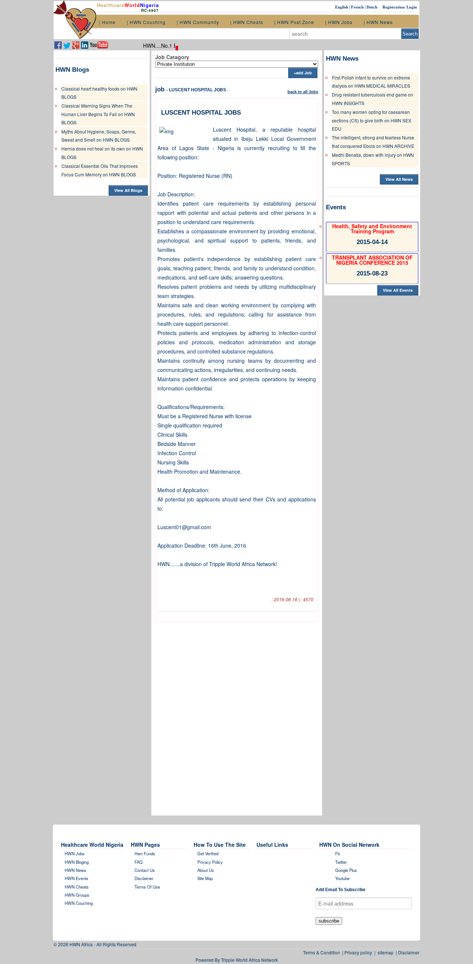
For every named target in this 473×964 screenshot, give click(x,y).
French (358, 7)
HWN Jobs (75, 853)
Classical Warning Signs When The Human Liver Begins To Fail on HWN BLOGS (98, 113)
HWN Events (76, 878)
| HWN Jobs (339, 22)
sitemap (385, 952)
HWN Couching (79, 903)
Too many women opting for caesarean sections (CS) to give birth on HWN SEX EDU (371, 120)
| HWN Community (198, 22)
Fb (337, 853)
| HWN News (378, 22)
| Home (107, 22)
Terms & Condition (322, 952)
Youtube (342, 878)
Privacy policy (210, 862)
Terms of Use (147, 887)
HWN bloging (77, 862)
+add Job (303, 72)
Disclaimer (408, 952)
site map (205, 878)
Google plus (346, 870)
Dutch (372, 7)
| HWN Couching (146, 22)
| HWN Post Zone (294, 22)
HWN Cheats (77, 887)
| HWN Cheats (246, 22)
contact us (145, 870)
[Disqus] (236, 715)
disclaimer (144, 878)
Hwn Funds (145, 853)
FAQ (139, 862)
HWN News (75, 870)
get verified (207, 853)
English (342, 7)
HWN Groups (77, 895)
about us (205, 870)
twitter (341, 862)
